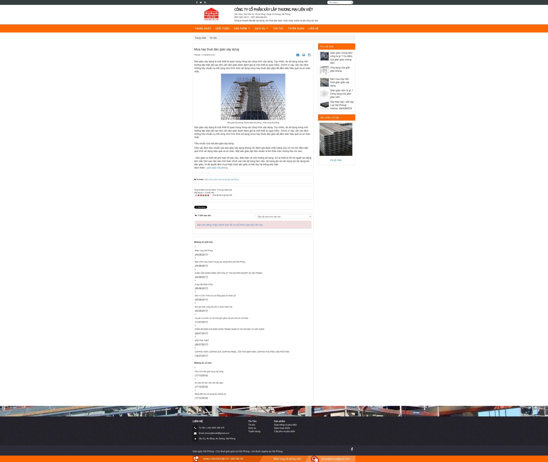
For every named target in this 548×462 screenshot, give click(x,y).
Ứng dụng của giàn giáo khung (340, 69)
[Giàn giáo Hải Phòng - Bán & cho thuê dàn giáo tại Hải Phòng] (211, 14)
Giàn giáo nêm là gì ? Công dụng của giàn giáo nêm (341, 94)
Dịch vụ (260, 28)
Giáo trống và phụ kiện (285, 425)
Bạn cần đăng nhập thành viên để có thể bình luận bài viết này (230, 224)
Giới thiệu (222, 28)
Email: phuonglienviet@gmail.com (214, 433)
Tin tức (278, 28)
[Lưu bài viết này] (309, 54)
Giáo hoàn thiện (282, 428)
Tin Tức (252, 421)
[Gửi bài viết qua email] (298, 54)
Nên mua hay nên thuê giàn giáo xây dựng (339, 82)
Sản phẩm (240, 28)
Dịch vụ (252, 428)
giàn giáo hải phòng (217, 167)
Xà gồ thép (336, 160)
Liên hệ (314, 28)
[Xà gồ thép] (336, 139)
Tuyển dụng (296, 28)
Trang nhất (203, 28)
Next (350, 142)
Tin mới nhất (326, 46)
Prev (323, 142)
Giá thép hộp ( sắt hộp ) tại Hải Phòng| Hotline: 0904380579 (342, 105)
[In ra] (304, 54)
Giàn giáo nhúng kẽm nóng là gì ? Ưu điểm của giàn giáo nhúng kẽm (341, 57)
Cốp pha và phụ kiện (284, 431)
